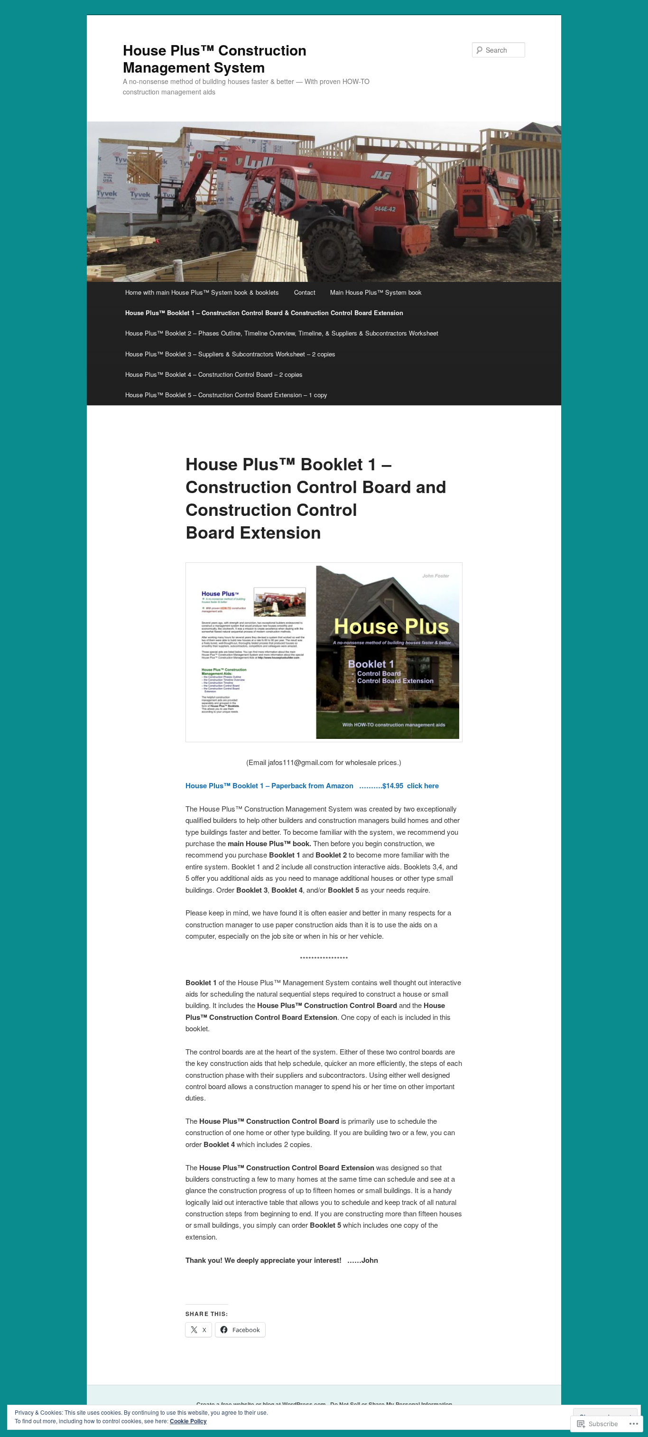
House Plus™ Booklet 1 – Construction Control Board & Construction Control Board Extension (264, 312)
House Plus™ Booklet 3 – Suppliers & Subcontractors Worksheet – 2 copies (230, 353)
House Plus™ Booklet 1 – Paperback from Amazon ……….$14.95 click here (312, 785)
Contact (304, 292)
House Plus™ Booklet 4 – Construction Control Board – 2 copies (214, 374)
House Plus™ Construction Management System (214, 58)
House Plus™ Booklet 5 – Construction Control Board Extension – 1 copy (226, 394)
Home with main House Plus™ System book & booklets (202, 292)
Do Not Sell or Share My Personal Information (391, 1404)
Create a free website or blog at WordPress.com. (261, 1404)
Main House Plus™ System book (376, 292)
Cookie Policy (188, 1421)
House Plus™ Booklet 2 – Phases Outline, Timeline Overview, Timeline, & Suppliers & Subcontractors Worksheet (281, 332)
